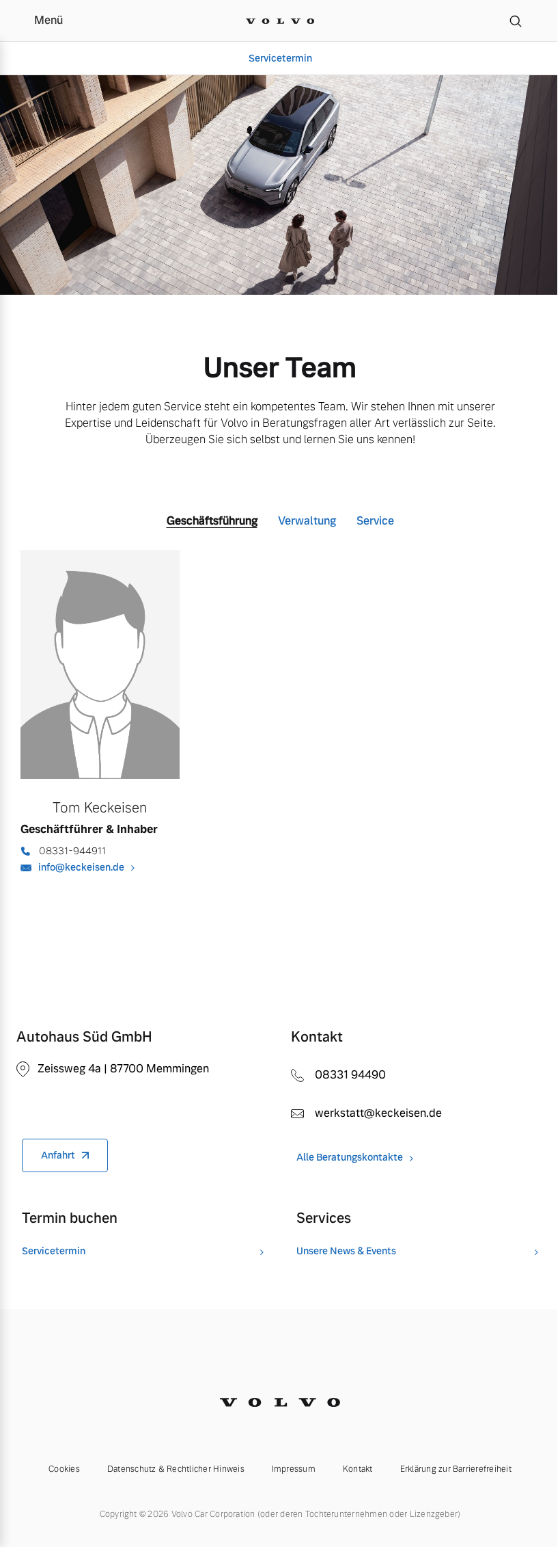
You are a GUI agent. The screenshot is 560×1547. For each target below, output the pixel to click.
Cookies (64, 1469)
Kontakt (358, 1469)
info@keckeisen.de (81, 867)
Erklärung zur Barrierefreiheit (456, 1469)
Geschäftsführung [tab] (212, 521)
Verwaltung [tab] (307, 521)
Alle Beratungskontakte (349, 1157)
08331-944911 (72, 851)
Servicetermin (280, 58)
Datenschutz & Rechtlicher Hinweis (175, 1469)
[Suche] (515, 20)
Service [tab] (375, 521)
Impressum (294, 1469)
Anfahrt (58, 1155)
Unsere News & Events (346, 1251)
